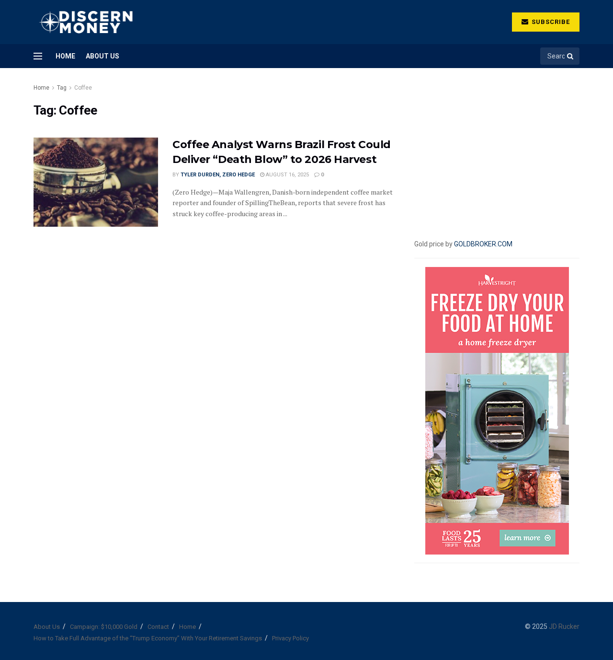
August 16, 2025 (286, 175)
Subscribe (550, 21)
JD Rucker (564, 626)
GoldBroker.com (483, 244)
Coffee (83, 87)
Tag (62, 87)
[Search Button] (570, 56)
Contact (158, 626)
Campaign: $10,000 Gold (103, 626)
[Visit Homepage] (85, 22)
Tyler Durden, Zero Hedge (218, 175)
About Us (102, 56)
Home (65, 56)
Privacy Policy (290, 638)
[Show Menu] (38, 56)
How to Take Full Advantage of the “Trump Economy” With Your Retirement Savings (148, 638)
